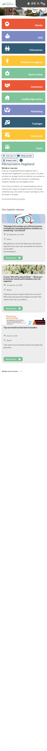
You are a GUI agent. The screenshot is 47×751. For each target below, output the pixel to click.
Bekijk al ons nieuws (10, 371)
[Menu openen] (43, 3)
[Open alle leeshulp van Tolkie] (21, 160)
